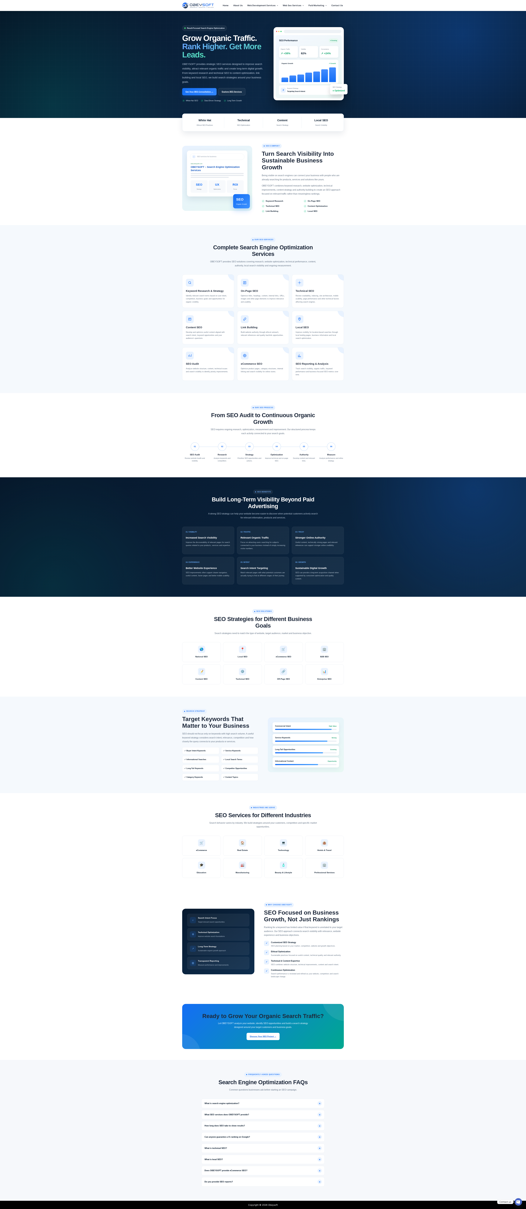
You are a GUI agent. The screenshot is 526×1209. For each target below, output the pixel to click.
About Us (238, 5)
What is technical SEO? (216, 1148)
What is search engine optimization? (222, 1103)
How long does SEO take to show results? (225, 1125)
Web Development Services (261, 5)
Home (226, 5)
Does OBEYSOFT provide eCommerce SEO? (226, 1170)
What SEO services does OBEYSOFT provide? (227, 1114)
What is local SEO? (214, 1159)
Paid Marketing (316, 5)
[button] (276, 5)
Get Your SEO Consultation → (199, 92)
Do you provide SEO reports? (219, 1182)
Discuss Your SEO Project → (263, 1036)
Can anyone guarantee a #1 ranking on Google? (227, 1137)
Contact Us (337, 5)
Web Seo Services (292, 5)
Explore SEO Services (232, 92)
